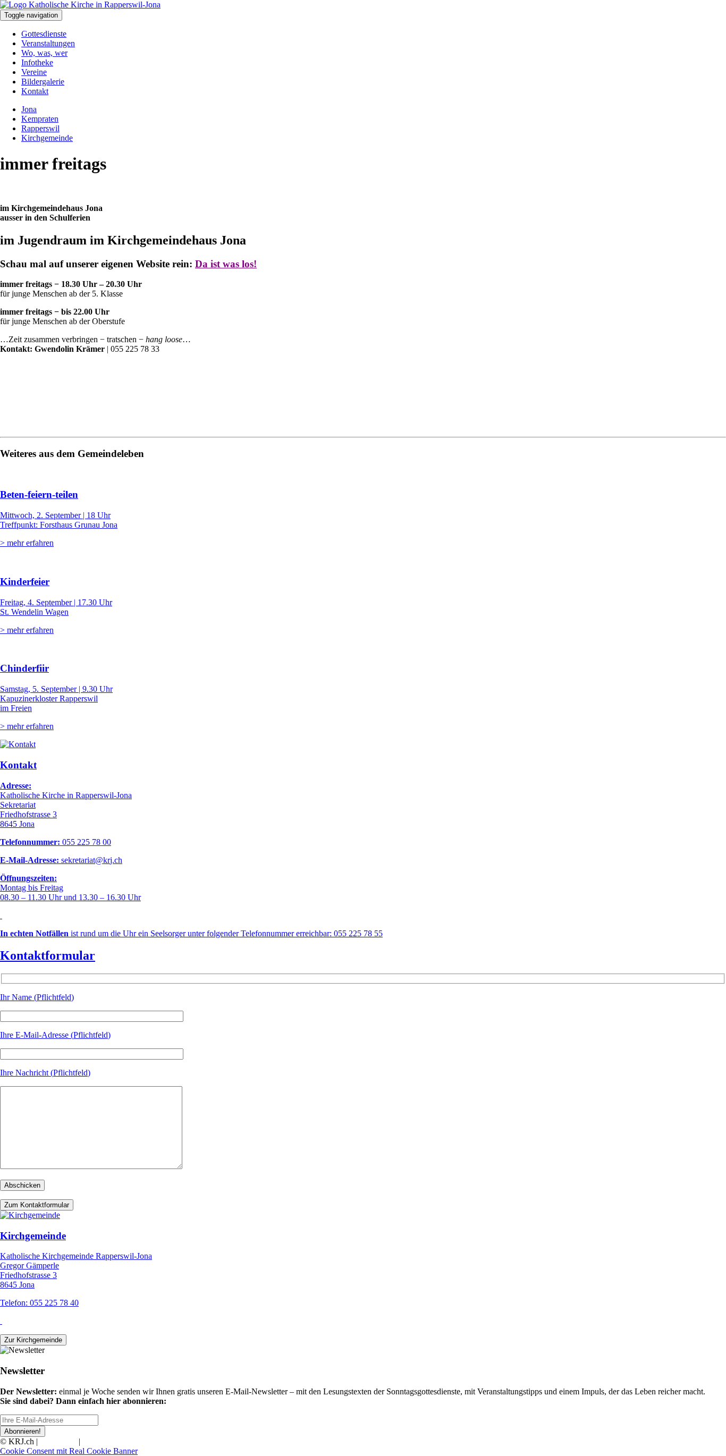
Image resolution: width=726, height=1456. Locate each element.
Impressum (58, 1441)
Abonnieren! (22, 1431)
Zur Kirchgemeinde (33, 1340)
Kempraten (39, 118)
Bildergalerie (42, 81)
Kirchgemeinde (47, 137)
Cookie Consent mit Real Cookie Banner (69, 1450)
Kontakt (34, 91)
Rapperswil (40, 128)
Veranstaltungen (48, 43)
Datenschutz (103, 1441)
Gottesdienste (43, 33)
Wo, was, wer (44, 52)
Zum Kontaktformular (36, 1205)
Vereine (34, 72)
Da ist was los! (226, 263)
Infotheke (37, 62)
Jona (29, 109)
